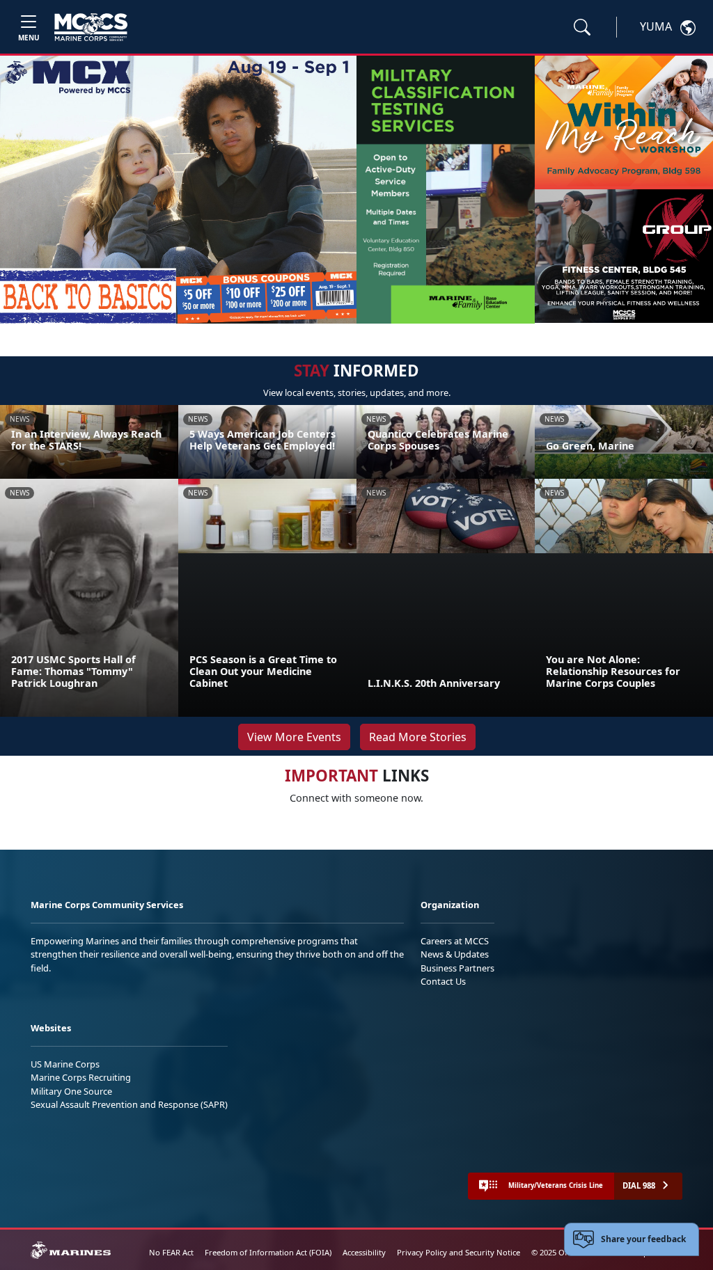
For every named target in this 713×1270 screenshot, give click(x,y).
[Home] (90, 27)
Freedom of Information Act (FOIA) (268, 1252)
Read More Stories (418, 737)
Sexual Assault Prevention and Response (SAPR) (129, 1104)
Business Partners (457, 968)
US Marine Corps (65, 1064)
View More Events (294, 737)
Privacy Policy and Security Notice (458, 1252)
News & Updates (455, 954)
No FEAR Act (171, 1252)
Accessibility (364, 1252)
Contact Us (443, 981)
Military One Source (71, 1091)
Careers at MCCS (455, 941)
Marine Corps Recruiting (81, 1077)
